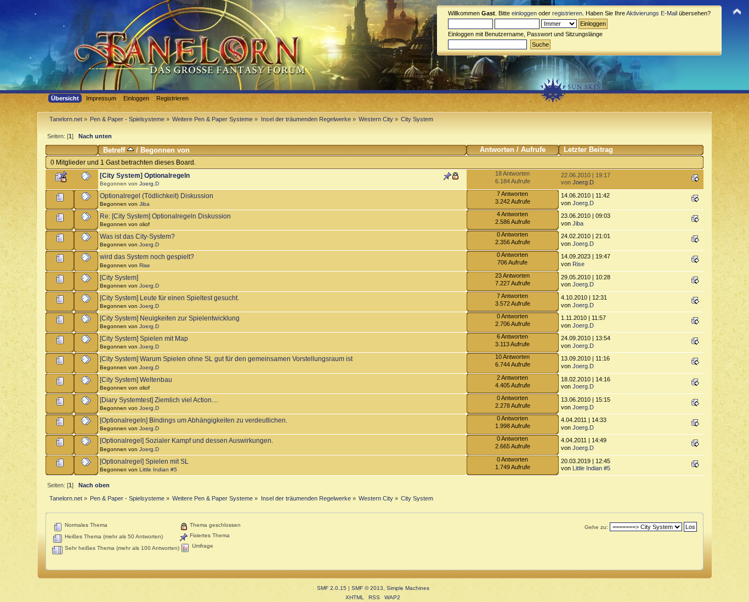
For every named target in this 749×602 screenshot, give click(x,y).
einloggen (524, 13)
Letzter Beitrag (588, 149)
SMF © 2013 (367, 588)
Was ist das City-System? (137, 236)
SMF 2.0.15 (332, 588)
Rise (144, 265)
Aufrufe (533, 149)
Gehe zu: (596, 527)
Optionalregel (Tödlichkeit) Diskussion (156, 196)
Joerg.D (149, 184)
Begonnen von (165, 150)
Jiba (144, 204)
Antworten (497, 149)
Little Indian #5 (158, 469)
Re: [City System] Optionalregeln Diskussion (165, 216)
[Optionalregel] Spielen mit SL (144, 461)
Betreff (115, 150)
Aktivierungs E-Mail (651, 13)
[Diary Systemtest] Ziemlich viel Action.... (159, 400)
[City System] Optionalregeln (145, 175)
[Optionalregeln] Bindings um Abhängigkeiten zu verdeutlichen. (193, 420)
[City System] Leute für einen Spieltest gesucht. (169, 298)
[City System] (119, 278)
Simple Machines (408, 588)
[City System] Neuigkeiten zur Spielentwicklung (170, 318)
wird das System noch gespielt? (147, 257)
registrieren (567, 13)
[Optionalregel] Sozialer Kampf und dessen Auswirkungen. (186, 441)
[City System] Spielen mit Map (144, 338)
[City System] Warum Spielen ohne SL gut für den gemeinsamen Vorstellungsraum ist (226, 359)
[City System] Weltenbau (136, 380)
